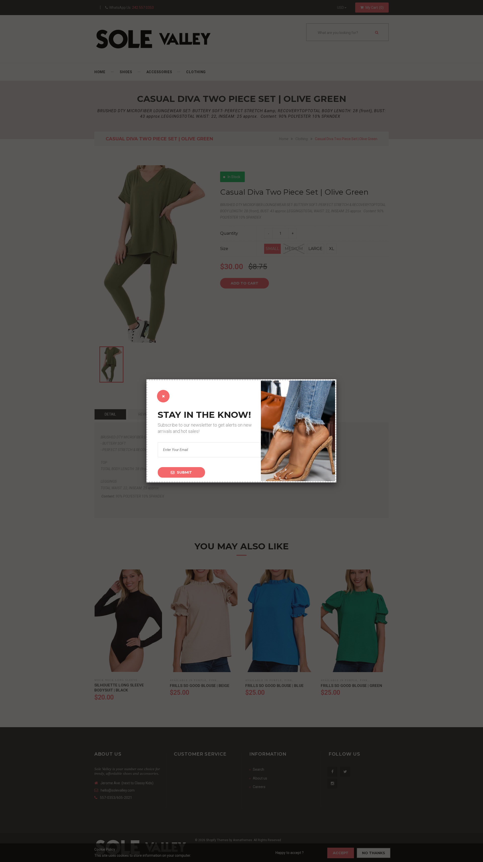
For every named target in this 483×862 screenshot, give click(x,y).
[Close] (163, 396)
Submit (184, 472)
